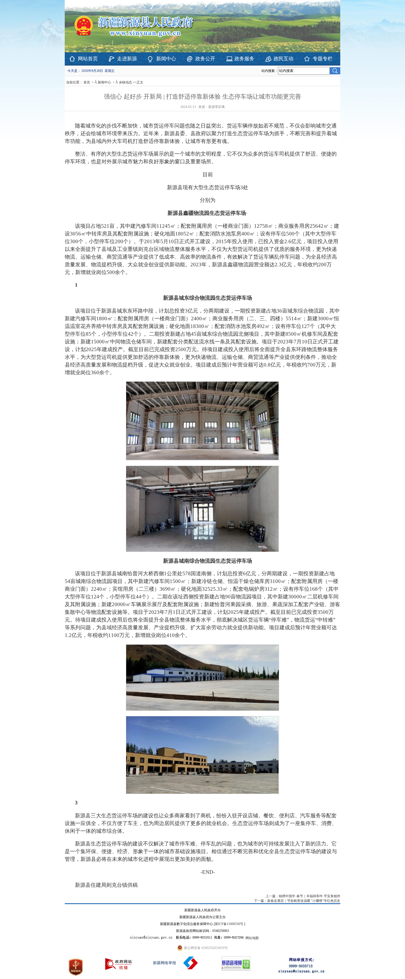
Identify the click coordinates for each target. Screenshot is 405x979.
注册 (335, 5)
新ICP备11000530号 (229, 924)
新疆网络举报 (164, 963)
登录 (325, 5)
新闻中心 (166, 58)
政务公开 (205, 58)
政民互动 (283, 58)
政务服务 (244, 58)
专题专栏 (323, 58)
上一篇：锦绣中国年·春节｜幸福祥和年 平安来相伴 (303, 896)
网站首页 (88, 58)
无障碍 (313, 5)
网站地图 (252, 938)
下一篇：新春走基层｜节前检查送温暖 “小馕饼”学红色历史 (297, 901)
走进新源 (127, 58)
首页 (86, 82)
